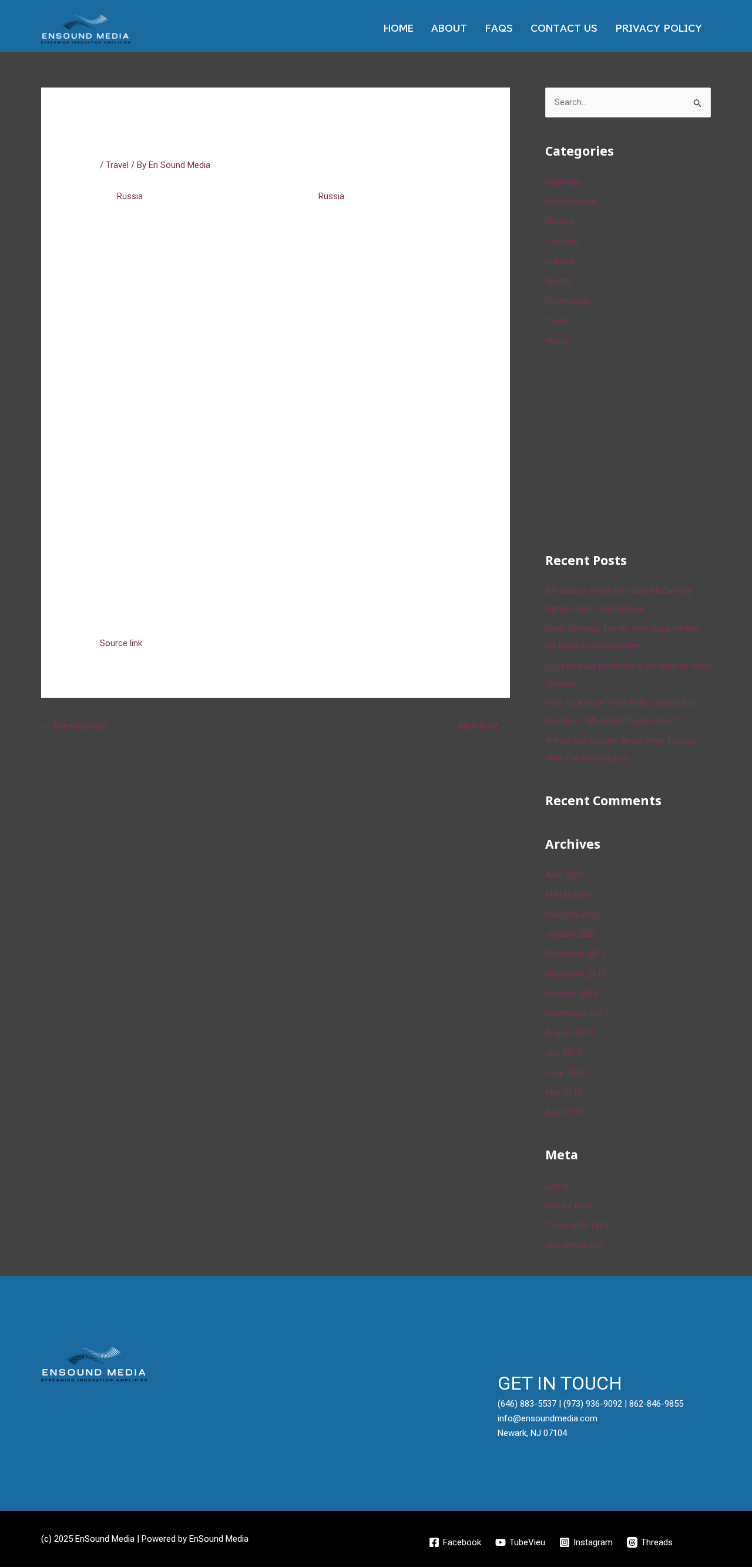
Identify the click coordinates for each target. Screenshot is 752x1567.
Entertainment (572, 201)
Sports (558, 280)
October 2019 (571, 993)
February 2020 (572, 914)
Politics (559, 261)
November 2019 (575, 974)
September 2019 (577, 1013)
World (556, 340)
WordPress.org (574, 1245)
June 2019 (565, 1073)
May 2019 (563, 1092)
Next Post (484, 726)
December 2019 (575, 954)
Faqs (499, 28)
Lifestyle (561, 241)
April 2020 (564, 874)
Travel (117, 165)
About (449, 28)
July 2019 (563, 1053)
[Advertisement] (633, 447)
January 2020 (571, 934)
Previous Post (75, 726)
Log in (557, 1186)
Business (562, 182)
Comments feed (577, 1225)
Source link (121, 643)
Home (399, 28)
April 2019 (564, 1112)
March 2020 (567, 894)
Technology (567, 300)
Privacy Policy (658, 28)
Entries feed (568, 1205)
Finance (560, 221)
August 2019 (569, 1033)
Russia (130, 196)
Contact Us (564, 28)
